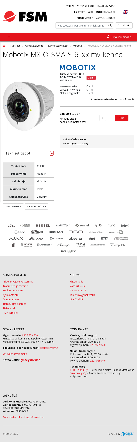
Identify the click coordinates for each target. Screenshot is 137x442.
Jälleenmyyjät (106, 5)
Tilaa (121, 117)
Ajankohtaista (11, 295)
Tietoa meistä (78, 290)
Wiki (90, 12)
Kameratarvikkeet (58, 45)
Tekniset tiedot (17, 153)
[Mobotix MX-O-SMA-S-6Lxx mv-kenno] (28, 114)
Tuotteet (15, 45)
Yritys (70, 5)
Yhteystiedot (86, 5)
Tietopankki (9, 308)
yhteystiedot (30, 360)
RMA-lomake (10, 312)
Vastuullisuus (105, 18)
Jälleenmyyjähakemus (82, 295)
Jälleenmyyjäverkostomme (18, 281)
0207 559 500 (30, 335)
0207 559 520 (98, 345)
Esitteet (79, 12)
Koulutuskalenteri (13, 290)
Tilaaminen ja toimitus (15, 286)
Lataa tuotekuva (36, 206)
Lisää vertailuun (13, 206)
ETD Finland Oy (79, 370)
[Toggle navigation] (9, 37)
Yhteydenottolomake (15, 353)
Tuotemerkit (85, 18)
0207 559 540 (98, 360)
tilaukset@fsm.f (49, 347)
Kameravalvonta (34, 45)
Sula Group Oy (78, 373)
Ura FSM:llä (76, 299)
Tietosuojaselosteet (14, 303)
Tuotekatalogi (105, 12)
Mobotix (78, 45)
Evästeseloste (11, 299)
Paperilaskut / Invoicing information (23, 417)
